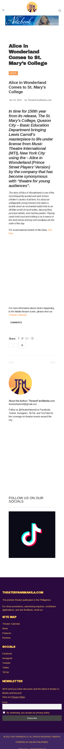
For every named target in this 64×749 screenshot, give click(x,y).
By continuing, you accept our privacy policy (28, 712)
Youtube (6, 663)
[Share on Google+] (27, 338)
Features (6, 633)
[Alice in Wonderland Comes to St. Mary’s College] (32, 383)
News (5, 628)
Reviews (6, 637)
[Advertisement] (32, 270)
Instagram (7, 658)
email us (38, 610)
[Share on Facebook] (18, 338)
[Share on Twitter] (22, 338)
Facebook (7, 653)
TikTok (5, 672)
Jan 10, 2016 (15, 100)
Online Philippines (38, 742)
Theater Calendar (17, 315)
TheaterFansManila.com (39, 100)
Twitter (5, 667)
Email (4, 702)
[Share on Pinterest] (32, 338)
